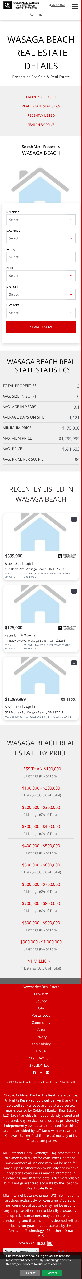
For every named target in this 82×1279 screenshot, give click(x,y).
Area (41, 1029)
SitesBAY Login (41, 1065)
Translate (72, 1251)
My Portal (58, 5)
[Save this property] (74, 519)
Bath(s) (11, 268)
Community (41, 1022)
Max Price (13, 230)
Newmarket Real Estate (41, 986)
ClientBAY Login (41, 1058)
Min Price (12, 212)
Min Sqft (12, 286)
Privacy (41, 1036)
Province (41, 994)
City (41, 1008)
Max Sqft (12, 305)
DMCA (41, 1051)
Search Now (41, 327)
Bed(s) (10, 249)
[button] (75, 6)
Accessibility (41, 1044)
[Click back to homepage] (19, 4)
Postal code (41, 1015)
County (41, 1001)
